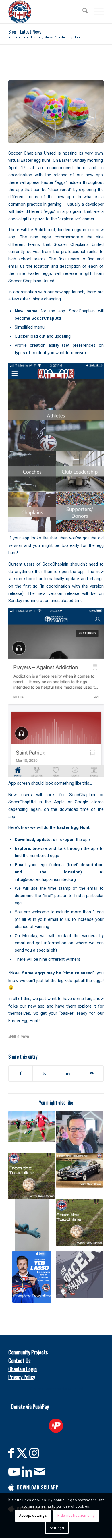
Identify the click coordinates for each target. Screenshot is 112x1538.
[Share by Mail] (91, 1073)
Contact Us (19, 1360)
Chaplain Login (22, 1369)
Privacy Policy (21, 1377)
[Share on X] (44, 1073)
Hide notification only (76, 1516)
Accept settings (33, 1516)
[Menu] (96, 11)
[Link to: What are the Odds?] (31, 1127)
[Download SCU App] (11, 1487)
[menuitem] (82, 11)
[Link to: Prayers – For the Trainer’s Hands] (31, 1225)
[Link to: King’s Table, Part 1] (79, 1222)
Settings (57, 1528)
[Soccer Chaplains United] (46, 11)
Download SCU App (37, 1487)
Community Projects (28, 1352)
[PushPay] (56, 1426)
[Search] (82, 11)
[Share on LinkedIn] (68, 1073)
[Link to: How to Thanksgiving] (79, 1170)
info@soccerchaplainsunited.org (45, 879)
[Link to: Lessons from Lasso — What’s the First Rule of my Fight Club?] (31, 1277)
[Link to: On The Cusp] (31, 1176)
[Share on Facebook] (20, 1073)
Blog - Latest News (25, 31)
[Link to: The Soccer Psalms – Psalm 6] (79, 1274)
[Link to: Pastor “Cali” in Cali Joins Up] (79, 1132)
